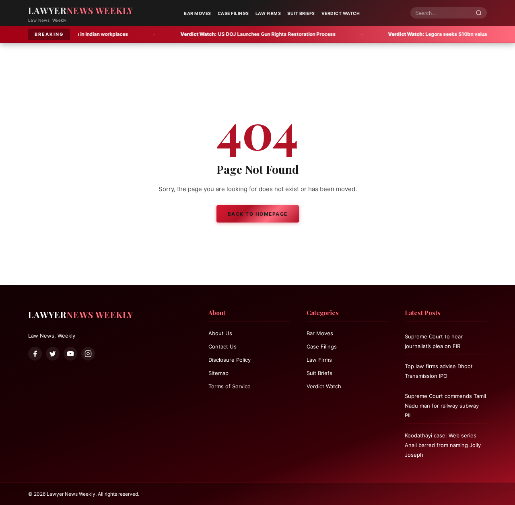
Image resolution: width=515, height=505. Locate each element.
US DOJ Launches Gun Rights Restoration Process (233, 34)
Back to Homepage (258, 214)
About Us (220, 333)
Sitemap (218, 373)
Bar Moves (197, 13)
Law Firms (268, 13)
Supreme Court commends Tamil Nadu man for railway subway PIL (445, 405)
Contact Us (222, 346)
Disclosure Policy (229, 360)
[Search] (479, 13)
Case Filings (233, 13)
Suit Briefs (301, 13)
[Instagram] (88, 354)
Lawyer (80, 10)
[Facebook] (35, 354)
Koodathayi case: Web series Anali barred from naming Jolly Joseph (443, 445)
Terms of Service (229, 386)
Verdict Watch (340, 13)
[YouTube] (70, 354)
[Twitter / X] (53, 354)
